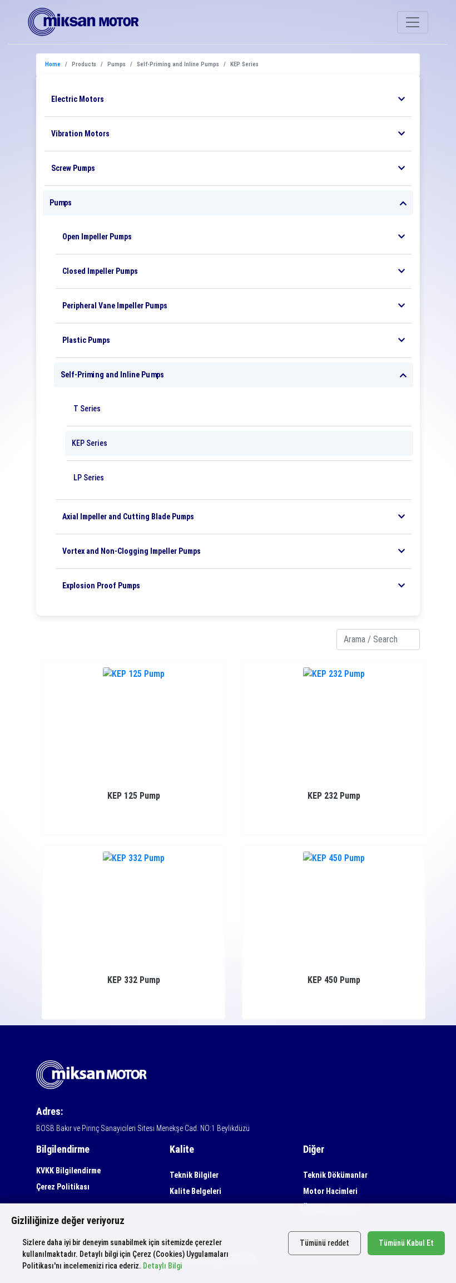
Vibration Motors (80, 133)
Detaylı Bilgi (162, 1265)
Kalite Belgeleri (195, 1191)
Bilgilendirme (63, 1149)
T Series (87, 408)
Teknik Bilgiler (194, 1175)
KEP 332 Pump (133, 980)
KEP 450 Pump (334, 980)
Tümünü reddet (324, 1242)
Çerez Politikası (63, 1186)
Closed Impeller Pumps (100, 271)
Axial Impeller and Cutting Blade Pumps (128, 516)
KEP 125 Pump (133, 795)
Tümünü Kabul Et (406, 1242)
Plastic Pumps (86, 340)
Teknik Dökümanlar (335, 1175)
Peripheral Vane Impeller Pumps (114, 305)
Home (53, 64)
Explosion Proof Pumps (101, 585)
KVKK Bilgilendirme (68, 1170)
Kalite (182, 1149)
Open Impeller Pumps (97, 236)
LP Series (88, 477)
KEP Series (89, 443)
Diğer (313, 1149)
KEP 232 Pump (334, 795)
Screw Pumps (73, 168)
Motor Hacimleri (330, 1191)
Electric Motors (77, 99)
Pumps (60, 202)
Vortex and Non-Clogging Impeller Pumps (131, 551)
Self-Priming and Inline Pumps (112, 374)
